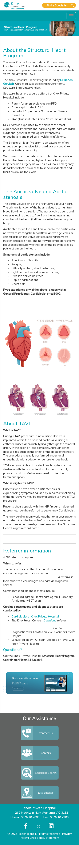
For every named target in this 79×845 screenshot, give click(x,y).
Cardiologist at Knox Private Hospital (35, 616)
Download (49, 620)
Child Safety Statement (44, 837)
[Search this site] (59, 5)
